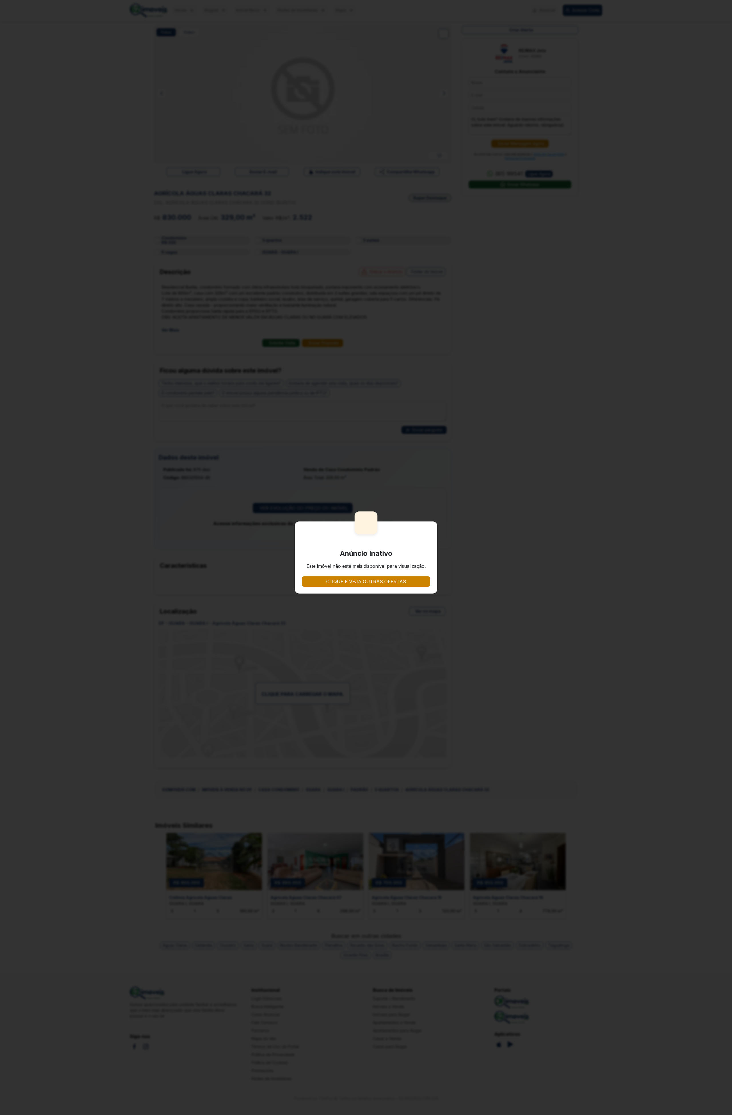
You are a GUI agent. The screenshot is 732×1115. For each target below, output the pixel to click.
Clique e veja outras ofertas (366, 581)
